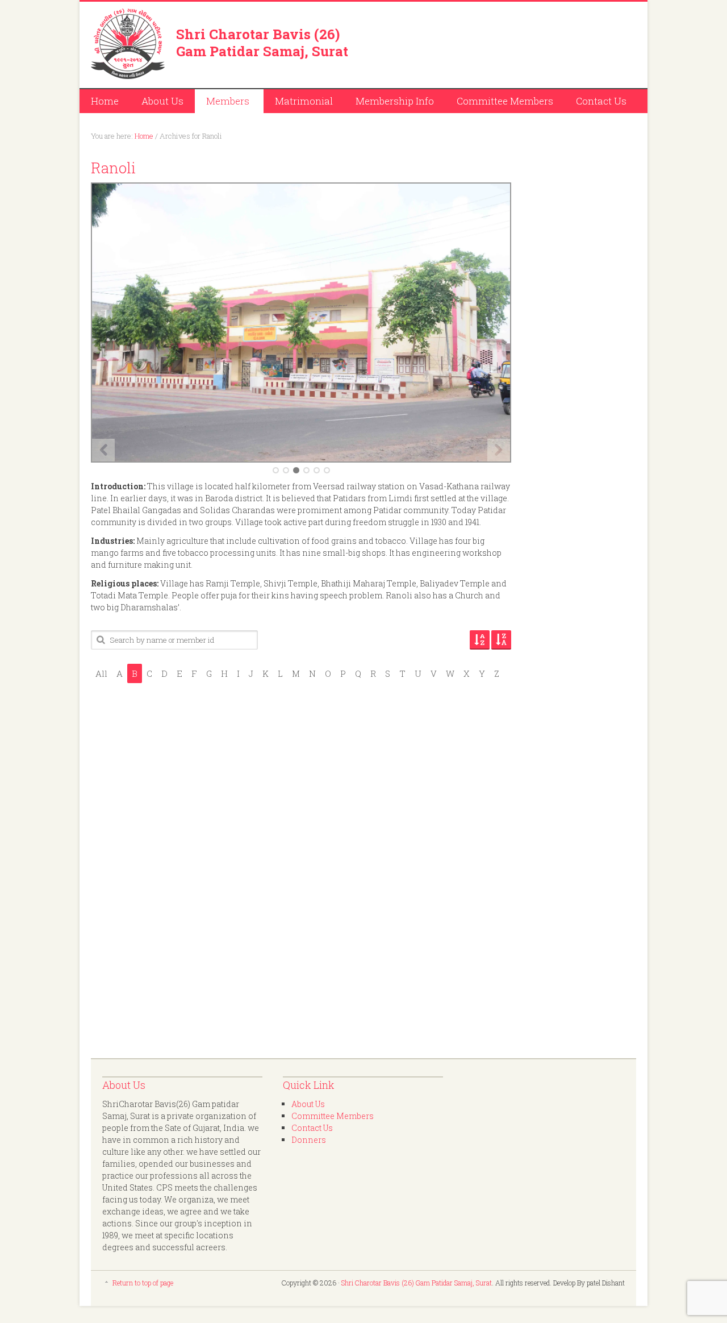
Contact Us (601, 100)
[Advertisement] (503, 43)
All (101, 673)
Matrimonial (304, 100)
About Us (162, 100)
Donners (308, 1139)
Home (105, 100)
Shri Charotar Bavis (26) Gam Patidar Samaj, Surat (262, 42)
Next (498, 450)
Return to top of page (142, 1282)
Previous (103, 450)
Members (222, 102)
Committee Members (505, 100)
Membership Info (395, 100)
